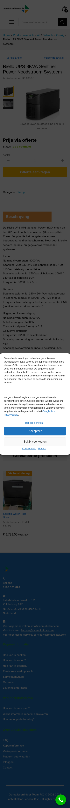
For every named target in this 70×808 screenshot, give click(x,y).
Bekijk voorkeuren (35, 441)
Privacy (42, 448)
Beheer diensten (34, 423)
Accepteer (35, 431)
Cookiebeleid (29, 448)
